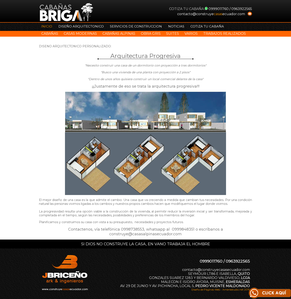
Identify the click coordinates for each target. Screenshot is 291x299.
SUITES (172, 34)
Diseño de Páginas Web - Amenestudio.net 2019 (221, 289)
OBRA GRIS (151, 34)
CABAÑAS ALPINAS (118, 34)
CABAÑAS (49, 34)
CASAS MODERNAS (80, 34)
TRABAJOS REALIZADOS (224, 34)
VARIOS (191, 34)
